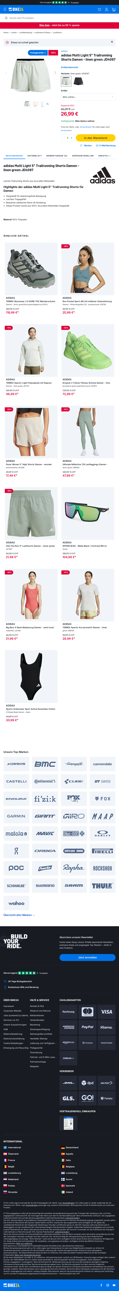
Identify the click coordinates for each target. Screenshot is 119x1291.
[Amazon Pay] (68, 1043)
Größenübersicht (69, 67)
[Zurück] (6, 72)
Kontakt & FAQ (37, 1006)
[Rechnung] (68, 1012)
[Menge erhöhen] (71, 137)
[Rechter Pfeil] (55, 269)
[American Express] (68, 1027)
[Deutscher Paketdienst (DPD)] (87, 1083)
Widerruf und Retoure (40, 1010)
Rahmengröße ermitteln (41, 1034)
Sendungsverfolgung (40, 1029)
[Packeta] (107, 1098)
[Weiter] (55, 72)
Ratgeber (34, 1066)
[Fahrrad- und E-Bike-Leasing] (68, 1058)
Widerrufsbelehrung (12, 1034)
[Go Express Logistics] (87, 1098)
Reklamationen (37, 1015)
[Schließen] (112, 41)
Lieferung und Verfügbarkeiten (43, 1043)
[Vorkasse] (87, 1043)
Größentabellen (83, 156)
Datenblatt (35, 156)
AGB (5, 1029)
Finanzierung (36, 1052)
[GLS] (68, 1098)
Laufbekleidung (25, 32)
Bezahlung (35, 1024)
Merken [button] (88, 145)
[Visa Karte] (107, 1012)
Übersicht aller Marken (17, 915)
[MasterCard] (87, 1012)
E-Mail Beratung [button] (107, 145)
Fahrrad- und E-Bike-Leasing (43, 1057)
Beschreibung (14, 156)
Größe (64, 90)
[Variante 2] (78, 81)
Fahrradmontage (38, 1061)
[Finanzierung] (107, 1043)
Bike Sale (44, 25)
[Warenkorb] (114, 9)
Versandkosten (37, 1020)
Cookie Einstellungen (13, 1043)
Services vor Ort (11, 1020)
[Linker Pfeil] (8, 269)
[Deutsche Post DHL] (68, 1083)
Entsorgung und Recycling (15, 1048)
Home (5, 32)
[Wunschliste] (99, 9)
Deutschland (66, 130)
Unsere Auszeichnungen (15, 1024)
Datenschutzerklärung (14, 1038)
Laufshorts (57, 32)
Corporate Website (12, 1010)
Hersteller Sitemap (38, 1038)
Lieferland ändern (72, 1218)
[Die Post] (107, 1083)
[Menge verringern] (64, 137)
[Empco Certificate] (68, 1123)
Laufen (14, 32)
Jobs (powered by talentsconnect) (16, 1015)
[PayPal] (87, 1027)
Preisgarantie (36, 1048)
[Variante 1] (66, 81)
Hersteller (105, 156)
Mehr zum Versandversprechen (28, 1255)
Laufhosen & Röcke (42, 32)
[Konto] (106, 9)
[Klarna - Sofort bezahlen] (107, 1027)
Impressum (8, 1006)
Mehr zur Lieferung (24, 1243)
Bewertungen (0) (57, 156)
